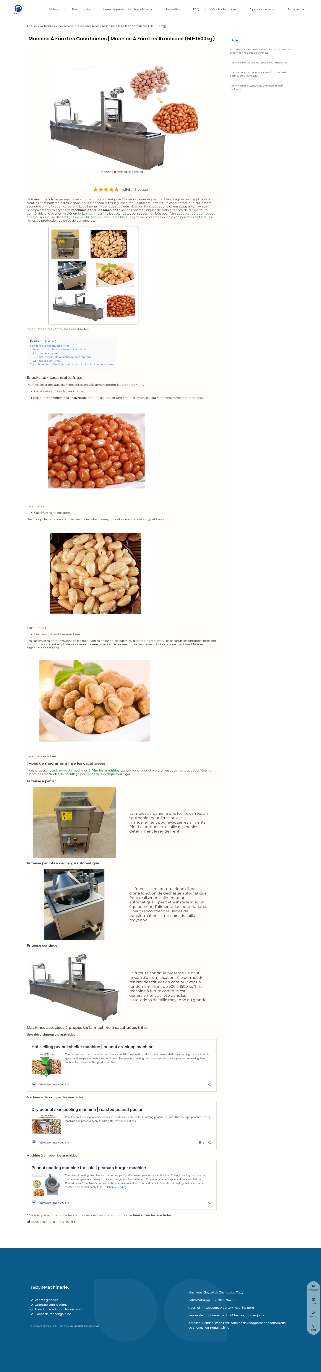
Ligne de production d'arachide (125, 9)
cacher (50, 341)
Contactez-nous (224, 9)
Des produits (81, 9)
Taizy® (49, 1287)
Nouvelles (173, 9)
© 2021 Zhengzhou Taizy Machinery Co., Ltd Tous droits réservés (64, 1325)
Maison (54, 9)
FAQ (196, 9)
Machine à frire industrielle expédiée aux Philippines (258, 62)
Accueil (32, 26)
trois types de (85, 770)
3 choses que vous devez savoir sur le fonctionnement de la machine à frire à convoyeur (260, 51)
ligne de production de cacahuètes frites (97, 217)
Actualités (47, 26)
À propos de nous (262, 9)
